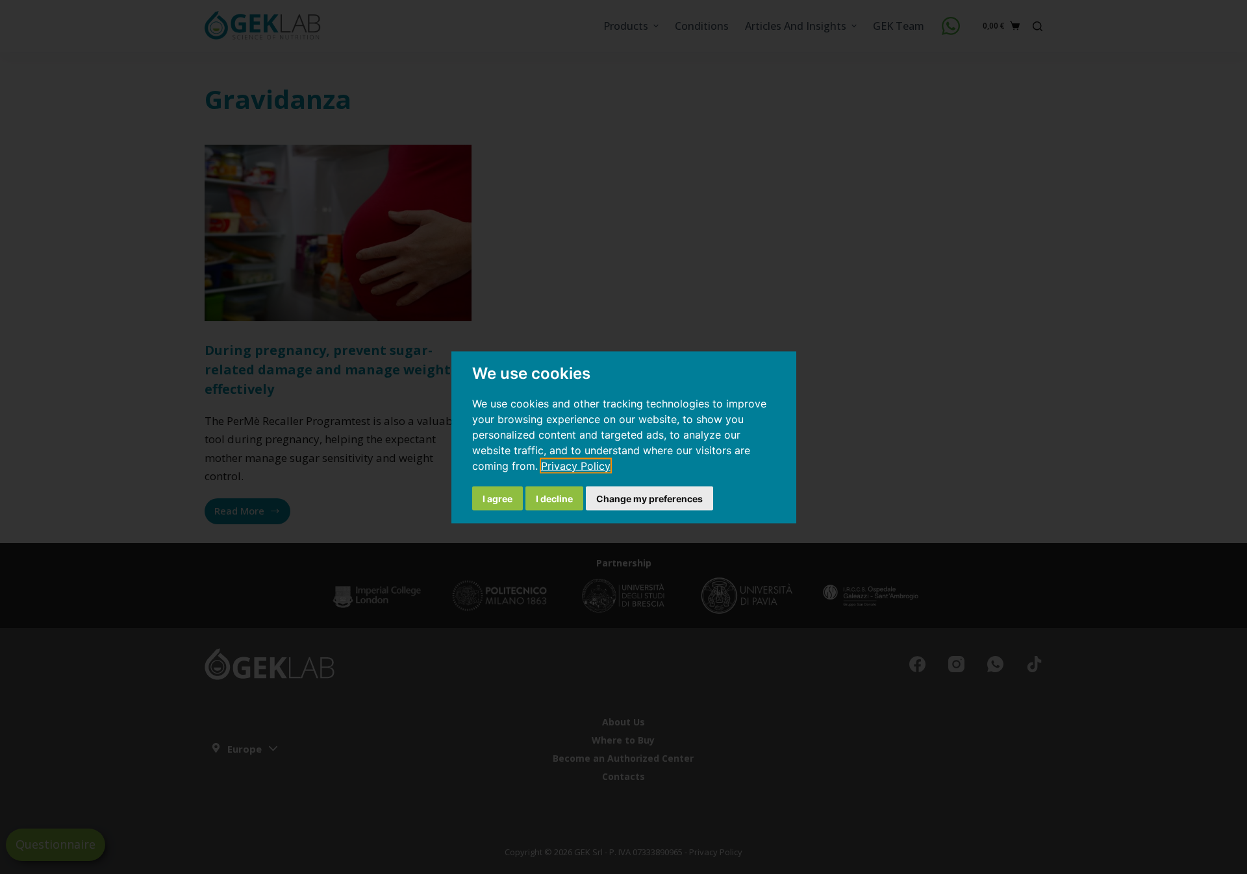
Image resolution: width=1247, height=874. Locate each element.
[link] (576, 465)
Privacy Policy (576, 465)
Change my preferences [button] (649, 498)
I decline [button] (554, 498)
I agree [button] (497, 498)
